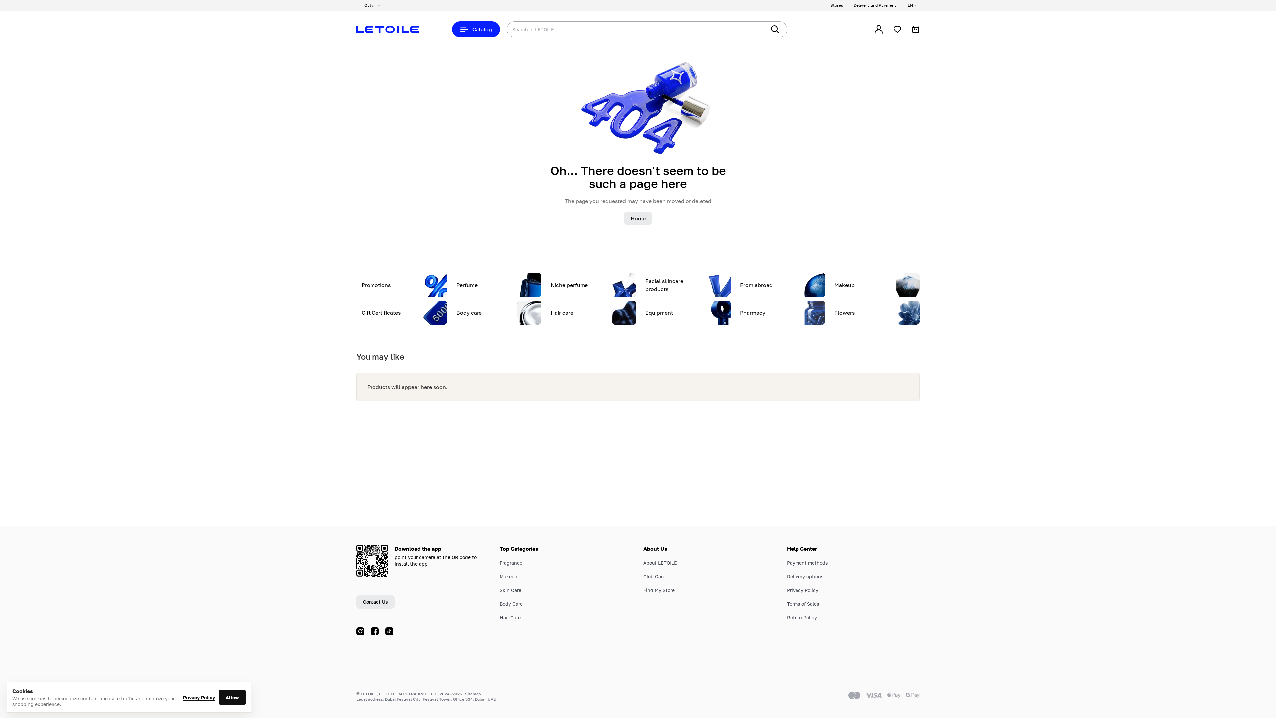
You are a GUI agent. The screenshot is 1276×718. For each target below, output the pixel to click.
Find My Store (659, 590)
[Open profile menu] (879, 29)
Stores (836, 5)
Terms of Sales (803, 604)
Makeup (508, 576)
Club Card (654, 576)
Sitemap (473, 693)
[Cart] (916, 29)
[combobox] (623, 29)
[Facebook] (375, 631)
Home (638, 218)
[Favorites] (897, 29)
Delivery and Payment (875, 5)
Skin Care (510, 590)
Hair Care (510, 617)
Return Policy (802, 617)
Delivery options (805, 576)
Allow (232, 697)
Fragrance (511, 563)
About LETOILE (660, 563)
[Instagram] (360, 631)
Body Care (511, 604)
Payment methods (807, 563)
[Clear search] (751, 29)
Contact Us (375, 602)
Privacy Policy (199, 697)
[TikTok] (389, 631)
